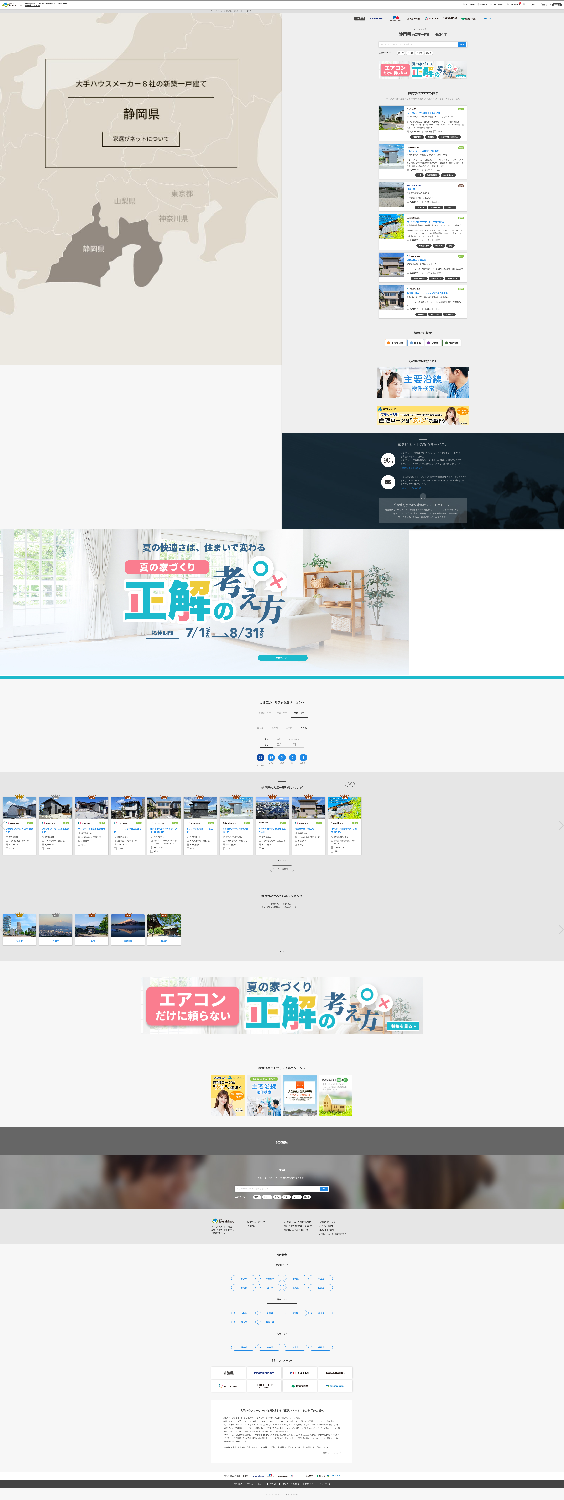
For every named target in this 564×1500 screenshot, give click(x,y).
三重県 (296, 1347)
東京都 (244, 1279)
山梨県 (321, 1287)
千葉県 (296, 1279)
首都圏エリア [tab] (265, 713)
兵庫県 (270, 1313)
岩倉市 (306, 1197)
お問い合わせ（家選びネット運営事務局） (298, 1484)
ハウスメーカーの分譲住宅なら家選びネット (227, 11)
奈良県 (244, 1322)
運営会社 (273, 1484)
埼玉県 (321, 1279)
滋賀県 (321, 1313)
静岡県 (321, 1347)
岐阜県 (270, 1347)
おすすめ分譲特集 (326, 1226)
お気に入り (530, 5)
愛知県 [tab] (260, 728)
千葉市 (286, 1197)
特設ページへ (282, 658)
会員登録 (556, 5)
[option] (19, 826)
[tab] (266, 743)
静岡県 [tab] (304, 728)
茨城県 (244, 1287)
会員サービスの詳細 (411, 488)
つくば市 (296, 1197)
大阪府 (244, 1313)
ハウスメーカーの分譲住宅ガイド (332, 1234)
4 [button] (285, 860)
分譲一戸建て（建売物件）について (297, 1226)
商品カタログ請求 (326, 1230)
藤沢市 (257, 1197)
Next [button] (561, 825)
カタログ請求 (498, 5)
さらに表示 (283, 869)
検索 (462, 44)
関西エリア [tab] (282, 713)
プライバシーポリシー (256, 1484)
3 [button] (283, 860)
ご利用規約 (238, 1484)
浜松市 (410, 53)
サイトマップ (325, 1484)
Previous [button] (2, 825)
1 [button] (278, 860)
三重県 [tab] (289, 728)
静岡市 (401, 53)
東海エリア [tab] (299, 713)
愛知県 (244, 1347)
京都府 (296, 1313)
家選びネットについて (32, 6)
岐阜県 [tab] (275, 728)
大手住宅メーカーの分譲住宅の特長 (297, 1222)
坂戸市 (277, 1197)
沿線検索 (483, 5)
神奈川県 (270, 1279)
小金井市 (267, 1197)
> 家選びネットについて (331, 1453)
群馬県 (296, 1287)
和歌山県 (270, 1322)
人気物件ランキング (327, 1222)
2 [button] (280, 860)
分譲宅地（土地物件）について (295, 1230)
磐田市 (428, 53)
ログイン (545, 5)
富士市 (419, 53)
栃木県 (270, 1287)
